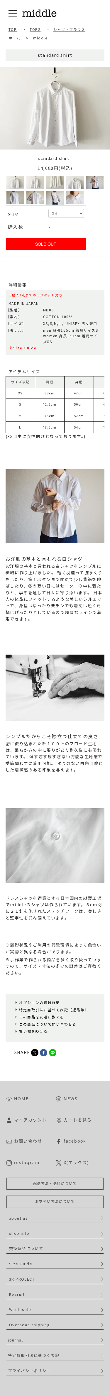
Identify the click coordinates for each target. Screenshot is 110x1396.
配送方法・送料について (55, 1183)
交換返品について (26, 1248)
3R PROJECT (22, 1279)
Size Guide (21, 1263)
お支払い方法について (55, 1201)
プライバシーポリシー (29, 1370)
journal (15, 1340)
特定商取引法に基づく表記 (33, 1355)
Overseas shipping (29, 1324)
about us (18, 1218)
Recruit (17, 1294)
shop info (19, 1233)
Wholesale (20, 1309)
